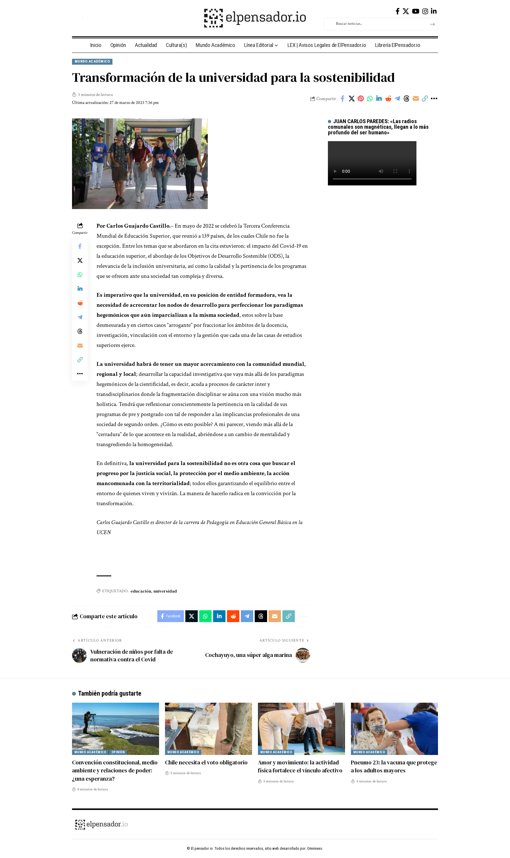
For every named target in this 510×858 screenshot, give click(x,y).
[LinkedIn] (433, 11)
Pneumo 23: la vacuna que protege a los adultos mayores (394, 766)
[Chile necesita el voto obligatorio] (208, 729)
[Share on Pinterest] (361, 98)
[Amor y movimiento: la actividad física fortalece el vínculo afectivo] (301, 729)
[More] (434, 98)
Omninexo (314, 848)
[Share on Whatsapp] (370, 98)
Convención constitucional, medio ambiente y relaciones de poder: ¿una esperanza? (115, 770)
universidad (165, 591)
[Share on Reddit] (388, 98)
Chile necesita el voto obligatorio (206, 762)
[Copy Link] (425, 98)
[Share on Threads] (406, 98)
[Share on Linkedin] (379, 98)
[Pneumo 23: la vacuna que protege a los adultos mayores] (394, 729)
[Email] (415, 98)
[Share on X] (351, 98)
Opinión (118, 752)
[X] (406, 11)
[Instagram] (425, 11)
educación (140, 591)
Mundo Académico (92, 61)
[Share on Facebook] (342, 98)
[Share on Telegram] (397, 98)
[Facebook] (397, 11)
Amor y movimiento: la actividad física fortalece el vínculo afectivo (300, 766)
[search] (76, 18)
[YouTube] (416, 11)
